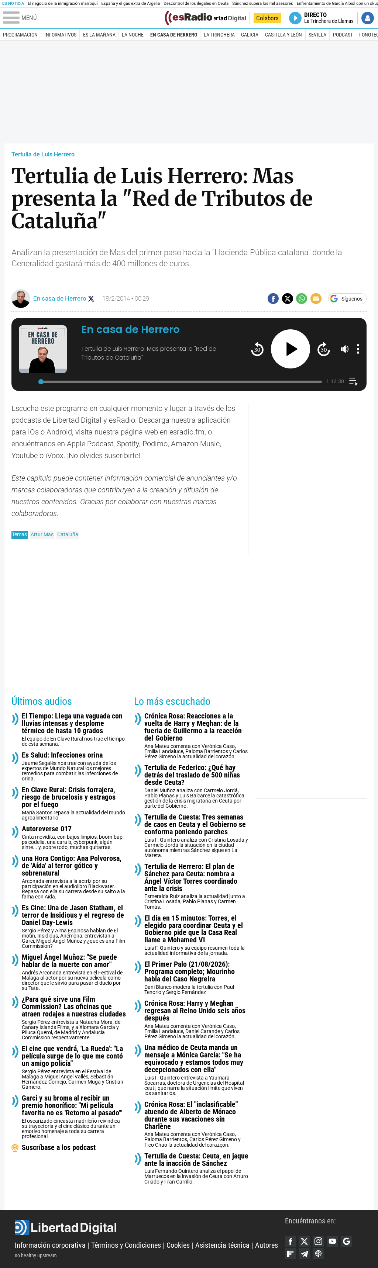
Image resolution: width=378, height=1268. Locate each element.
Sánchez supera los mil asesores (262, 3)
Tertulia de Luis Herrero (43, 154)
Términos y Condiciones (126, 1245)
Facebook (290, 1241)
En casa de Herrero (173, 35)
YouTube (332, 1241)
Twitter (304, 1241)
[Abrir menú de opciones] (358, 349)
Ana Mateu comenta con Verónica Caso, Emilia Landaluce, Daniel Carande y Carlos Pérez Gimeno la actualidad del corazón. (194, 1019)
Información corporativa (50, 1245)
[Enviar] (301, 298)
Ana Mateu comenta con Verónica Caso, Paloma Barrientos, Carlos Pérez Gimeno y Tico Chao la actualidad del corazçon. (192, 1124)
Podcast (343, 35)
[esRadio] (188, 17)
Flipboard (290, 1253)
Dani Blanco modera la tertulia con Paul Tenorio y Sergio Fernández (189, 978)
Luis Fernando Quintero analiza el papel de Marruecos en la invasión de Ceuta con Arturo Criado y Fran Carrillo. (196, 1169)
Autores (266, 1245)
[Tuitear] (287, 298)
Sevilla (317, 35)
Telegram (304, 1253)
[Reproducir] (290, 349)
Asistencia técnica (222, 1245)
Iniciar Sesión (367, 18)
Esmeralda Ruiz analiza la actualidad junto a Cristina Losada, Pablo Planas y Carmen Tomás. (194, 886)
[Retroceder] (257, 349)
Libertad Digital (150, 1227)
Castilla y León (283, 35)
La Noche (133, 35)
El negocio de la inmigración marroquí (62, 3)
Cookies (178, 1245)
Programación (20, 35)
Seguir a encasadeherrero (91, 298)
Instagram (318, 1241)
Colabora (267, 18)
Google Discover (346, 1241)
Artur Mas (42, 534)
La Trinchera (219, 35)
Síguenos (351, 298)
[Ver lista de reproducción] (353, 381)
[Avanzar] (323, 349)
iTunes (318, 1253)
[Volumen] (344, 349)
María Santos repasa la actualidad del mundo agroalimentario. (73, 803)
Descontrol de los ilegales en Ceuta (196, 3)
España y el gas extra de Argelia (130, 3)
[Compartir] (273, 298)
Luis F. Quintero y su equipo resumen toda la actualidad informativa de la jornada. (194, 935)
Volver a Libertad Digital (221, 18)
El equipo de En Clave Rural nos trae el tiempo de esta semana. (73, 730)
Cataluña (67, 534)
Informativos (60, 35)
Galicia (249, 35)
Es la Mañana (99, 35)
